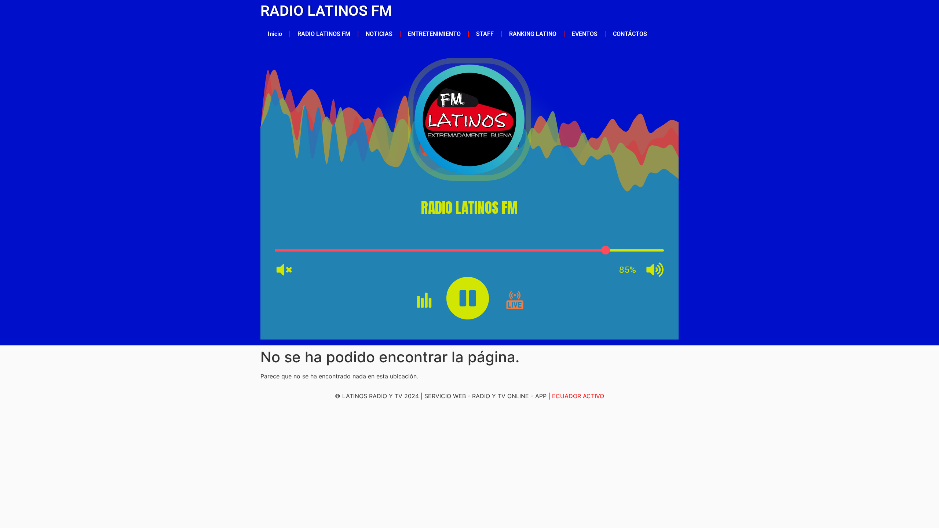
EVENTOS (585, 33)
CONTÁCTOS (630, 33)
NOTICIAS (379, 33)
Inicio (275, 33)
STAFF (485, 33)
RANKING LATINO (532, 33)
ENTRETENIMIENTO (434, 33)
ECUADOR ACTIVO (578, 396)
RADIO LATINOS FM (326, 10)
